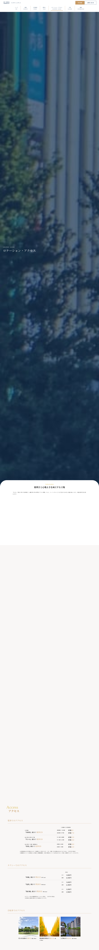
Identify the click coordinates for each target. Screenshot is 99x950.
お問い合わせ (90, 2)
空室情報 (80, 2)
